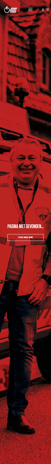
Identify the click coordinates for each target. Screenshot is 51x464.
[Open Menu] (30, 9)
